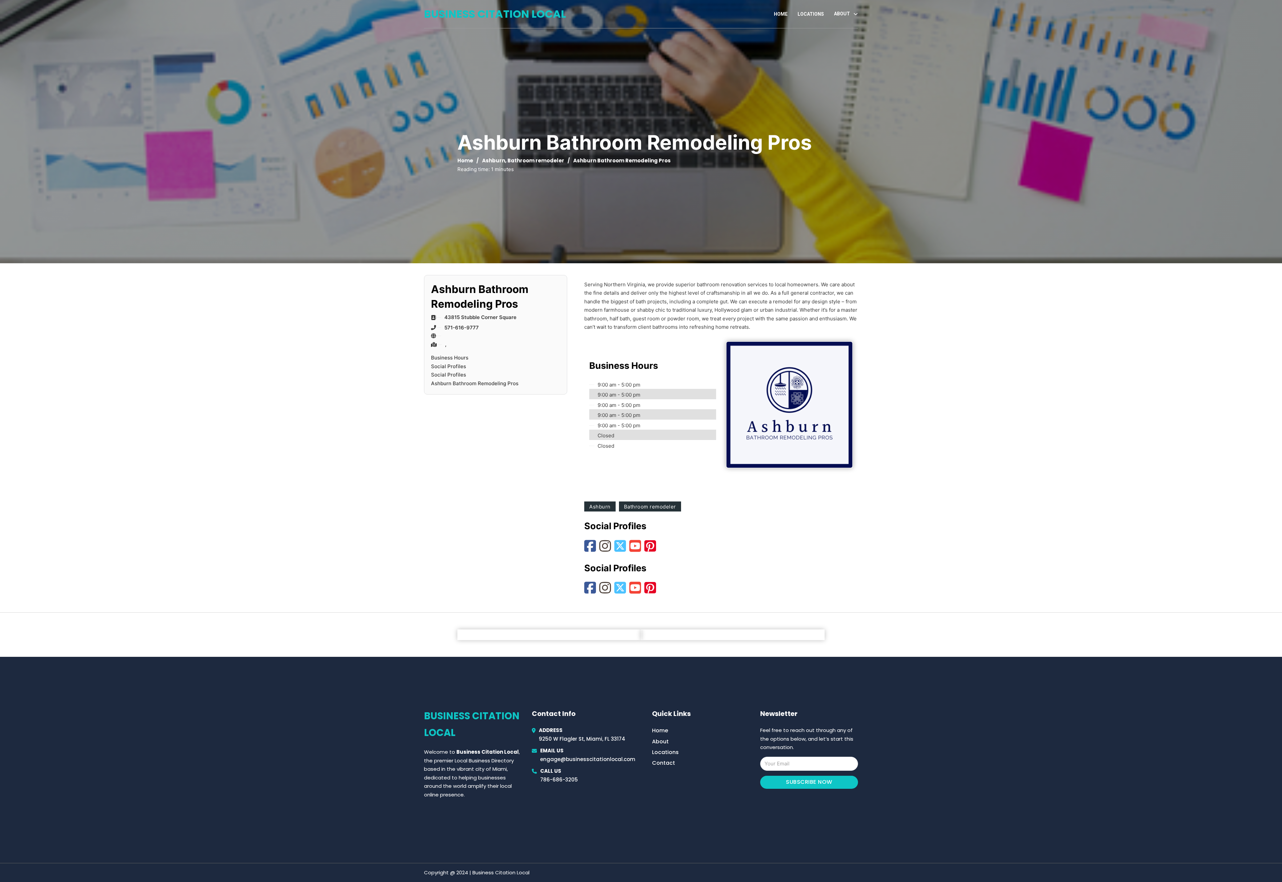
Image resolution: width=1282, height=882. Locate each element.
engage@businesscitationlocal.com (587, 759)
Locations (811, 14)
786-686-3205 (559, 779)
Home (781, 14)
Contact (663, 763)
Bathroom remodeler (535, 160)
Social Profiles (448, 366)
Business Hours (449, 357)
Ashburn (493, 160)
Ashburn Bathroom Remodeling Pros (474, 383)
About (660, 741)
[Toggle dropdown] (855, 14)
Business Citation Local (495, 13)
